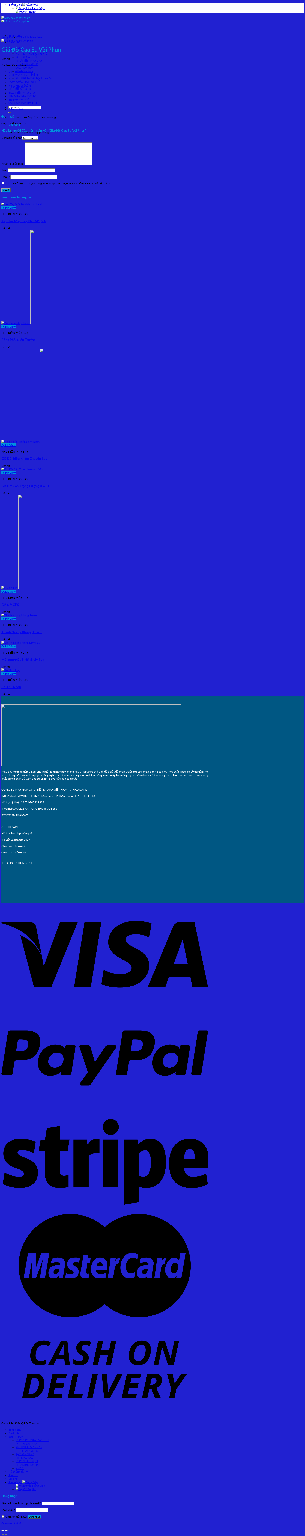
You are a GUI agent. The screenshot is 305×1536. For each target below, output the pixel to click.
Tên (4, 170)
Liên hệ (13, 1478)
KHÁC (12, 75)
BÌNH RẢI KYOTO (27, 64)
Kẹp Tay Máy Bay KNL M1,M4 (23, 221)
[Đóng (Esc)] (2, 1530)
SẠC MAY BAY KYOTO (22, 103)
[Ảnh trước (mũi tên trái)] (2, 1534)
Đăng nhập (34, 1517)
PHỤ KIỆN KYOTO (20, 89)
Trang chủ (7, 37)
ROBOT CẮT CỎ (26, 57)
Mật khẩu (8, 1509)
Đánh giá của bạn (11, 137)
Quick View (8, 207)
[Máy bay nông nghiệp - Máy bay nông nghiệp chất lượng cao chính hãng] (15, 19)
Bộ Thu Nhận (11, 687)
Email (5, 176)
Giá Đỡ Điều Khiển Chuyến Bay (24, 458)
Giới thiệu (14, 1433)
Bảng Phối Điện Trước (18, 340)
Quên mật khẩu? (11, 1523)
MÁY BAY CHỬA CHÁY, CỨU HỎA (30, 78)
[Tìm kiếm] (9, 112)
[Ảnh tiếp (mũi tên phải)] (6, 1534)
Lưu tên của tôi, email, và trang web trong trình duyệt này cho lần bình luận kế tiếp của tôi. (59, 183)
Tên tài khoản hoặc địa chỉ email (21, 1503)
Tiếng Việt (15, 4)
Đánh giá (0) (16, 109)
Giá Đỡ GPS (10, 605)
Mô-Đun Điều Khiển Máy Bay (22, 660)
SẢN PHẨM (15, 1436)
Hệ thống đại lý (18, 1471)
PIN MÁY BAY (24, 1457)
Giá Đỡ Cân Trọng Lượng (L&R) (25, 486)
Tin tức (13, 1475)
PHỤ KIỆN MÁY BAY (29, 60)
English (31, 11)
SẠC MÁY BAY (25, 67)
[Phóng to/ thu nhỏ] (6, 1530)
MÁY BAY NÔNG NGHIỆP (32, 53)
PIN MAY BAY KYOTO (22, 96)
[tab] (108, 109)
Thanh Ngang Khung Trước (21, 632)
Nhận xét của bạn (13, 163)
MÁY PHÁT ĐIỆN (27, 74)
